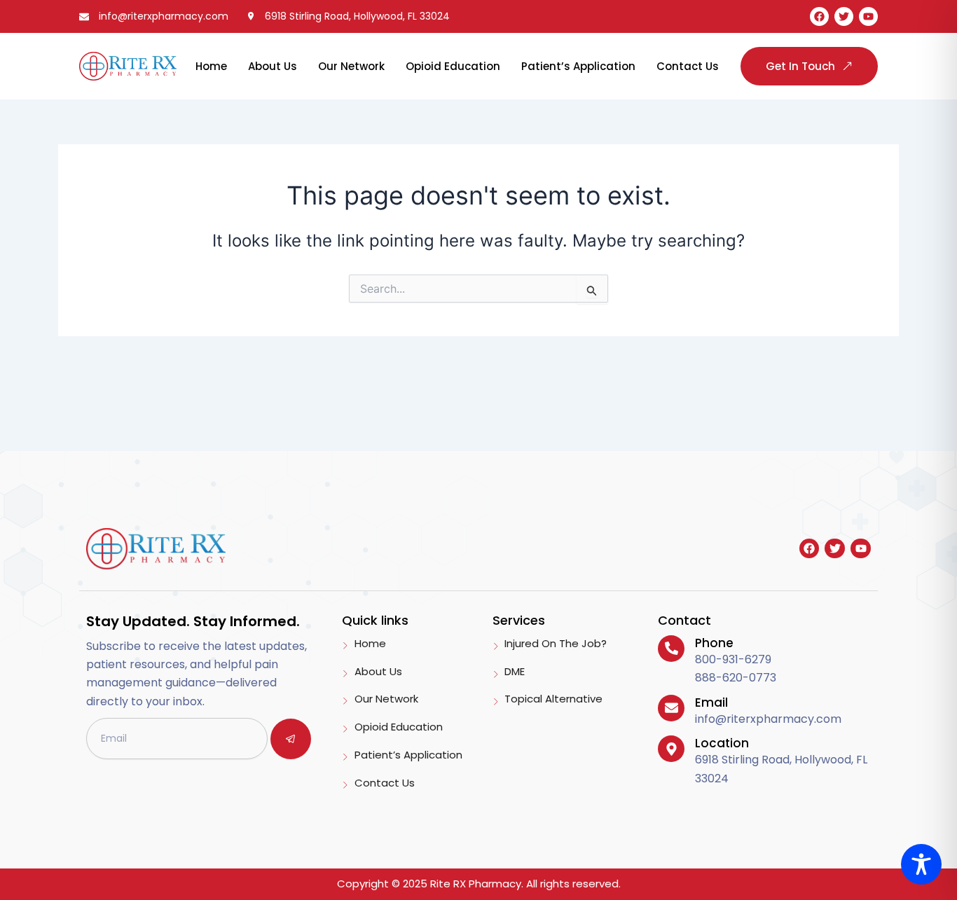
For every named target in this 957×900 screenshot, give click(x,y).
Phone (714, 643)
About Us (272, 66)
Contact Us (687, 66)
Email (711, 702)
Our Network (351, 66)
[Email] (671, 708)
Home (211, 66)
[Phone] (671, 648)
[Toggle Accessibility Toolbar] (921, 864)
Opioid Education (453, 66)
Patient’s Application (578, 66)
